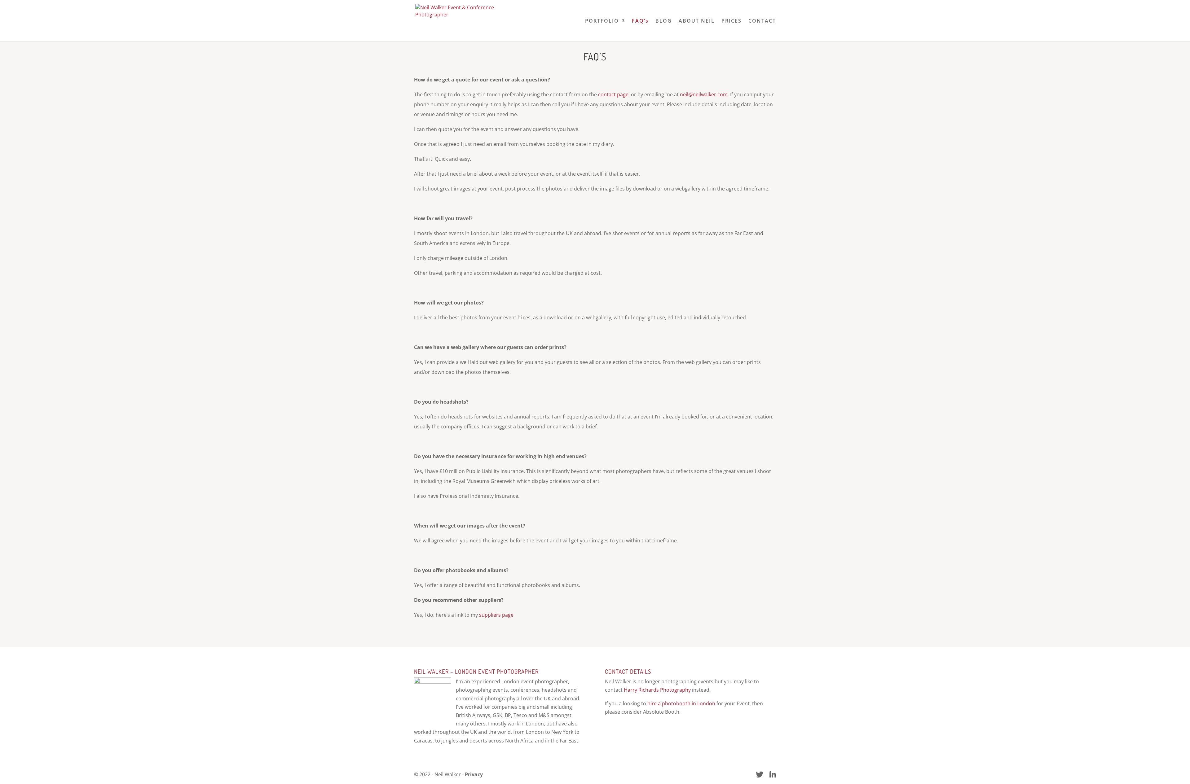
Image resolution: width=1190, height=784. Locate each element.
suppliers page (496, 614)
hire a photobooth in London (681, 703)
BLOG (663, 21)
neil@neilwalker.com (704, 94)
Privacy (474, 774)
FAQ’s (640, 21)
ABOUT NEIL (697, 21)
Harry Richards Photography (657, 689)
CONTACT (762, 21)
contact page (613, 94)
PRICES (731, 21)
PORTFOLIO (602, 21)
